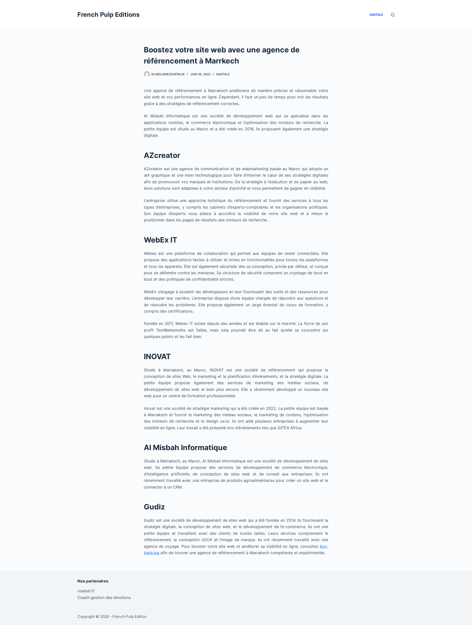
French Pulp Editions (108, 14)
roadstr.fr (86, 590)
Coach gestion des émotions (104, 597)
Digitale (376, 14)
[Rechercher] (393, 15)
